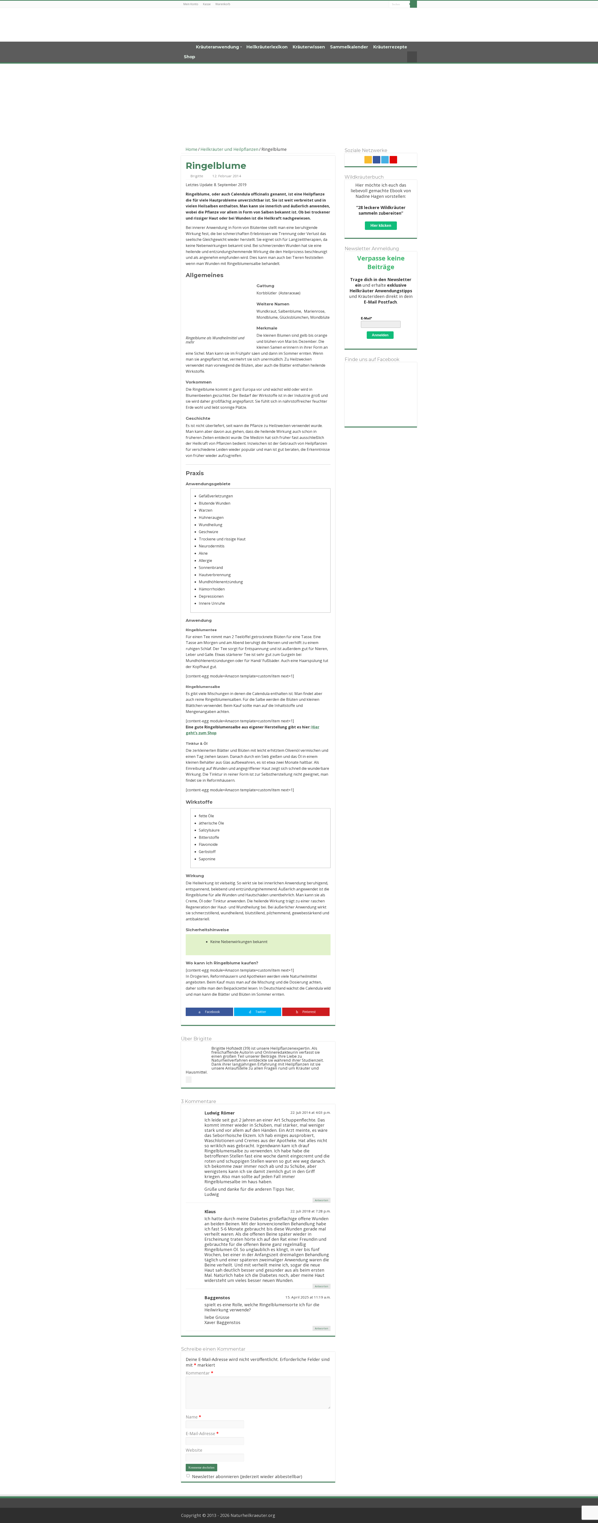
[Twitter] (385, 159)
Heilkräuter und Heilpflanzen (229, 149)
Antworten (321, 1200)
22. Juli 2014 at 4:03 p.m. (310, 1112)
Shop (189, 56)
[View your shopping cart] (412, 56)
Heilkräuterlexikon (267, 47)
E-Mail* (366, 318)
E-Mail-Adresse (202, 1433)
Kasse (207, 4)
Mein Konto (190, 4)
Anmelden (380, 335)
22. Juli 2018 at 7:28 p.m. (310, 1211)
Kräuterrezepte (390, 47)
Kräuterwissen (309, 47)
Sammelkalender (349, 47)
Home (187, 46)
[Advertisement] (299, 102)
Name (193, 1417)
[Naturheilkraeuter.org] (213, 25)
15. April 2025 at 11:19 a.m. (308, 1297)
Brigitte (196, 176)
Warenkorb (222, 4)
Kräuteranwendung (217, 47)
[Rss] (368, 159)
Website (194, 1450)
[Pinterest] (393, 159)
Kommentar (199, 1373)
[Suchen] (413, 4)
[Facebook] (376, 159)
